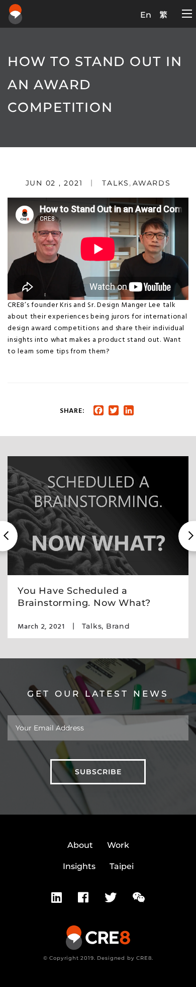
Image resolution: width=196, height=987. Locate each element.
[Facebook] (83, 897)
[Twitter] (110, 897)
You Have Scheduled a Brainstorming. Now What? (84, 596)
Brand (118, 626)
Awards (152, 183)
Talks (115, 183)
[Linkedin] (56, 897)
